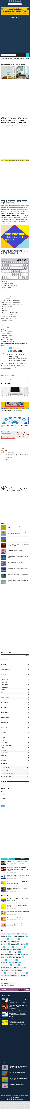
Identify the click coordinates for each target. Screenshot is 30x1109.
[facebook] (9, 1)
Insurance (4, 694)
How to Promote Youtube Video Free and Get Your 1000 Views (17, 556)
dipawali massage (6, 669)
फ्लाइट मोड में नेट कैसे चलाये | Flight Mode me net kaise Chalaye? (17, 526)
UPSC (3, 747)
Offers (3, 720)
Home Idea (4, 689)
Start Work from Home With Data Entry (14, 562)
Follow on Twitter (6, 767)
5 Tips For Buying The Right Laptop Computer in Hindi (12, 410)
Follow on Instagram (7, 776)
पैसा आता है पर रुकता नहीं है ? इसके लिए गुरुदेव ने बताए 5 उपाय (18, 918)
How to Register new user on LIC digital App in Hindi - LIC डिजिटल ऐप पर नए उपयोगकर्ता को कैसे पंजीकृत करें (18, 876)
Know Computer (6, 702)
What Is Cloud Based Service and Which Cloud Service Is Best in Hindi (14, 426)
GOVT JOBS (4, 674)
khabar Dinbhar (5, 699)
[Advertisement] (15, 36)
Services (4, 732)
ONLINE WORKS (5, 722)
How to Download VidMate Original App (14, 550)
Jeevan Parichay (5, 697)
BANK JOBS (4, 664)
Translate (11, 985)
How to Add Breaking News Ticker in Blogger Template (17, 568)
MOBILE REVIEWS (5, 712)
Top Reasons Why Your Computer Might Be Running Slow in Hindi (14, 395)
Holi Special (4, 687)
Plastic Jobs (5, 727)
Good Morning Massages (8, 672)
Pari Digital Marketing (15, 1097)
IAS (2, 692)
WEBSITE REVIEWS (5, 752)
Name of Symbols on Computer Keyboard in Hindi (13, 215)
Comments (22, 859)
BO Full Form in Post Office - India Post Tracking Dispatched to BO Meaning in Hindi (16, 532)
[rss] (16, 1099)
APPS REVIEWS (5, 662)
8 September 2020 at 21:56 (10, 452)
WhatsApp (4, 755)
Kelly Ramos (8, 451)
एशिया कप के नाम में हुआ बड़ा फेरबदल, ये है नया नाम (16, 924)
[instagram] (13, 1099)
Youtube (4, 760)
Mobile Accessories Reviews (8, 709)
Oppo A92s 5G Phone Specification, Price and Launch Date (17, 575)
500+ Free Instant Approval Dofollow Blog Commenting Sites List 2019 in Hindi (18, 544)
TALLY (3, 740)
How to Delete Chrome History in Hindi (9, 440)
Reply (6, 459)
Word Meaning (5, 757)
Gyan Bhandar (5, 677)
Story (3, 737)
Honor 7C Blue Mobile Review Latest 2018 (15, 538)
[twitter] (13, 1)
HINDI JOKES (4, 682)
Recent (8, 859)
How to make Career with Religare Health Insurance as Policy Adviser (17, 581)
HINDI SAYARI (5, 684)
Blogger (4, 667)
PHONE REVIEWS (5, 725)
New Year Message (6, 717)
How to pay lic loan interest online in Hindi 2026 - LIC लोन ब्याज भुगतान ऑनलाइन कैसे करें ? (18, 882)
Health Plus (5, 679)
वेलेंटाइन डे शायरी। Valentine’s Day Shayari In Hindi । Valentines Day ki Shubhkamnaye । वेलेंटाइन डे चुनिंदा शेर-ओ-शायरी (17, 869)
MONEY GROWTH (5, 715)
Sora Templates (21, 1095)
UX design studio (8, 457)
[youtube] (11, 1)
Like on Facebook (6, 770)
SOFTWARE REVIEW (6, 735)
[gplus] (16, 1)
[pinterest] (20, 1)
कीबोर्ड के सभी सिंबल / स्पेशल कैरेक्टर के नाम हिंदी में (15, 343)
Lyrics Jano (4, 707)
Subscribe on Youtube (7, 773)
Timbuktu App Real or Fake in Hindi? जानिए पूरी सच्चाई (17, 861)
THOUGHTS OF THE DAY (7, 745)
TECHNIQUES (4, 742)
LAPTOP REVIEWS (5, 704)
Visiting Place (5, 750)
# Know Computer (17, 348)
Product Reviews (6, 730)
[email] (18, 1)
